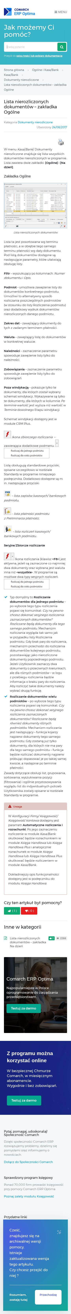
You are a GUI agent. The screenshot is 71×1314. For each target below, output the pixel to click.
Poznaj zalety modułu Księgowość (29, 1196)
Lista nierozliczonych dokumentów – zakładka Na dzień (28, 942)
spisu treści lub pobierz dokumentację (39, 55)
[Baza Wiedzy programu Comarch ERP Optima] (19, 12)
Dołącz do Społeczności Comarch (28, 1162)
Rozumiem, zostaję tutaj (18, 1297)
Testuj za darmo (23, 1008)
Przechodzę (48, 1295)
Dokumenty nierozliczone (35, 122)
